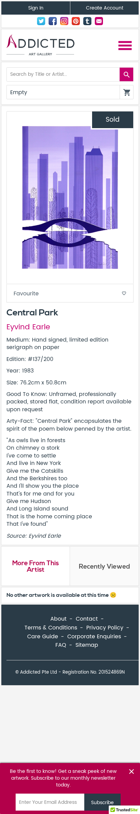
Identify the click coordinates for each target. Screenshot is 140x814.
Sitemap (86, 645)
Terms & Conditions (50, 627)
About (58, 618)
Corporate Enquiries (94, 636)
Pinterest (76, 21)
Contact (99, 21)
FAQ (60, 645)
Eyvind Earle (28, 327)
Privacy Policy (104, 627)
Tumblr (87, 21)
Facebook (53, 21)
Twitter (41, 21)
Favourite (70, 293)
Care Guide (42, 636)
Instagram (64, 21)
